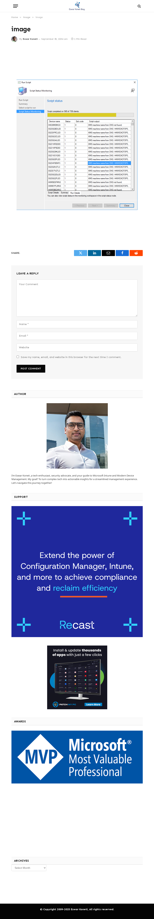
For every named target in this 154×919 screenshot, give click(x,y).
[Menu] (15, 6)
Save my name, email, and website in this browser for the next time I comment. (71, 357)
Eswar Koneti (30, 39)
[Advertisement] (77, 60)
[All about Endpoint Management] (77, 6)
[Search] (139, 6)
